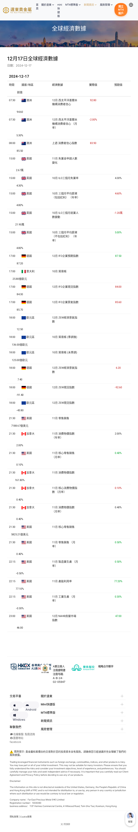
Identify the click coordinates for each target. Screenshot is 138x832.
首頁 (38, 6)
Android (31, 708)
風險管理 (105, 4)
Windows (19, 718)
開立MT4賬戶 (121, 10)
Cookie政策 (26, 816)
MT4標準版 (71, 4)
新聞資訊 (89, 4)
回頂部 (67, 824)
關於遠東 (46, 4)
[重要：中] (48, 193)
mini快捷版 (59, 10)
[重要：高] (48, 100)
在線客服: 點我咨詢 (24, 734)
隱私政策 (14, 816)
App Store (16, 708)
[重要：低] (48, 255)
